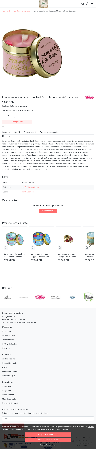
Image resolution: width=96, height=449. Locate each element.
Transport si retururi (10, 403)
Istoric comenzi (8, 394)
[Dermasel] (7, 301)
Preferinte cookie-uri (48, 445)
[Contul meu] (87, 4)
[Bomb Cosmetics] (40, 301)
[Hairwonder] (88, 301)
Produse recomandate (49, 132)
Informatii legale (8, 375)
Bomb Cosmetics (28, 192)
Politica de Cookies (10, 344)
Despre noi (6, 331)
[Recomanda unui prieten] (3, 127)
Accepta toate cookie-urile (48, 434)
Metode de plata (9, 399)
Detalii (17, 132)
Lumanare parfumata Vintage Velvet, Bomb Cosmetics (67, 255)
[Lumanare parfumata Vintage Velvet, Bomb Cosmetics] (68, 238)
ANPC (4, 367)
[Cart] (92, 4)
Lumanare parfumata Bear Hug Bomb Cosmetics (14, 255)
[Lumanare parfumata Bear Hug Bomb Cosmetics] (14, 238)
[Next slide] (90, 245)
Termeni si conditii (9, 335)
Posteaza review (48, 211)
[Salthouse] (72, 301)
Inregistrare (6, 390)
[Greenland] (56, 301)
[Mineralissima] (23, 301)
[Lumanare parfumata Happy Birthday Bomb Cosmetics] (41, 238)
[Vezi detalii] (6, 247)
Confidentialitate (8, 339)
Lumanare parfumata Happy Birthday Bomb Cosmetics (40, 255)
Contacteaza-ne (8, 359)
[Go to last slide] (6, 297)
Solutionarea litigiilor (10, 371)
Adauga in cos (17, 122)
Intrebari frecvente (9, 363)
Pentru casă (6, 11)
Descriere (6, 132)
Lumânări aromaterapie (22, 11)
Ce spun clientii (30, 132)
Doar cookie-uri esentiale (48, 440)
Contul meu (6, 386)
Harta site (6, 348)
